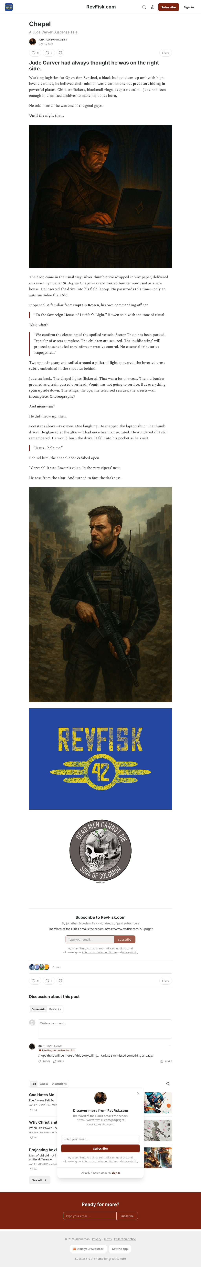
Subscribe (168, 7)
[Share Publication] (153, 7)
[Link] (23, 66)
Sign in (189, 7)
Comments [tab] (38, 1009)
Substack (81, 1259)
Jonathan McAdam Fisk (52, 39)
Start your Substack (90, 1249)
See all (37, 1180)
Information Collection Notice (99, 1161)
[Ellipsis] (170, 1045)
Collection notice (125, 1239)
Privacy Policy (130, 1161)
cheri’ (41, 1046)
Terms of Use (119, 1157)
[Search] (144, 7)
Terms (108, 1239)
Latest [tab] (44, 1083)
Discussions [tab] (59, 1083)
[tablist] (46, 1009)
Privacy (96, 1239)
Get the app (120, 1249)
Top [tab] (33, 1083)
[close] (138, 1093)
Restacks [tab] (55, 1009)
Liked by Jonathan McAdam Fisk (58, 1050)
